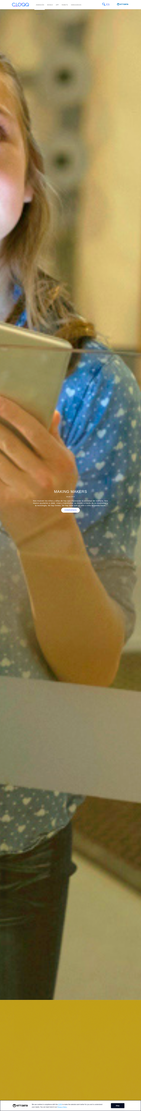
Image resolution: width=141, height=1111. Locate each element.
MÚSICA (50, 5)
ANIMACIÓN (40, 5)
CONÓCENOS (70, 510)
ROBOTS (65, 5)
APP (57, 5)
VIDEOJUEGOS (76, 5)
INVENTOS (39, 14)
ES (108, 4)
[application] (70, 1105)
